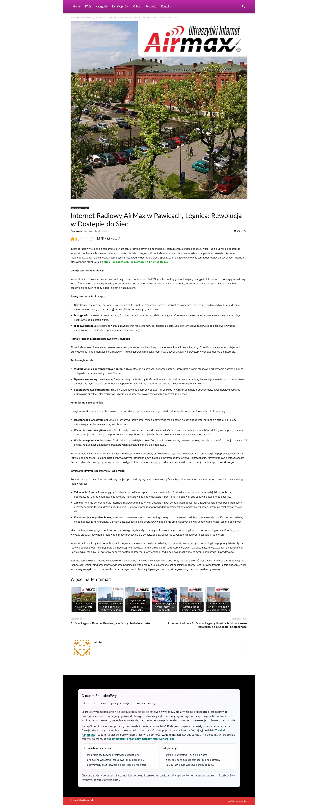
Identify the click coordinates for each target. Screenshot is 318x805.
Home (76, 6)
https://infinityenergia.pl (158, 739)
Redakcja (150, 6)
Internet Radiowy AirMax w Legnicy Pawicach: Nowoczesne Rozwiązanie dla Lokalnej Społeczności (207, 625)
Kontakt (166, 6)
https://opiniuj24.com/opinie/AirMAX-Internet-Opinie (136, 261)
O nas (137, 6)
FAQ (88, 6)
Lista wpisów (120, 6)
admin (79, 231)
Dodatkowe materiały (237, 801)
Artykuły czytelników (96, 17)
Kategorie (101, 6)
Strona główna (77, 17)
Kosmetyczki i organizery (124, 739)
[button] (243, 6)
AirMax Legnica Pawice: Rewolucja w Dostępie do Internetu (110, 623)
